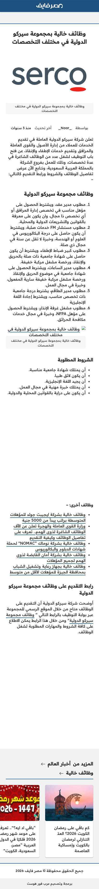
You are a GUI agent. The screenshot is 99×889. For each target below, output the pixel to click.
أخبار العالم (59, 764)
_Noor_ (65, 128)
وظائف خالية (79, 773)
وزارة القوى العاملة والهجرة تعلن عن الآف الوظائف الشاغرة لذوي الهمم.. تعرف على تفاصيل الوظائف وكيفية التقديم (49, 532)
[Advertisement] (49, 448)
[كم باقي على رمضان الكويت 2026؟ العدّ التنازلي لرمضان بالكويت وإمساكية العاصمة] (69, 821)
